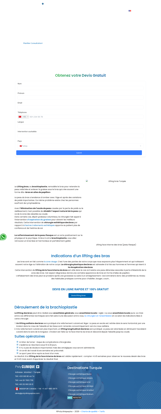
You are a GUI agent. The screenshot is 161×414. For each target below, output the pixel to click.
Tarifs (136, 4)
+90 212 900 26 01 (26, 384)
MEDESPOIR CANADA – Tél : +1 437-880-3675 (38, 388)
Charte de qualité (89, 411)
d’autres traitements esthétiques (39, 225)
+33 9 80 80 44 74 (26, 376)
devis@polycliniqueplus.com (27, 393)
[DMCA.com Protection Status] (74, 398)
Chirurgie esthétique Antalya (80, 386)
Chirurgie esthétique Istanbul (80, 390)
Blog (123, 10)
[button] (34, 43)
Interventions (97, 4)
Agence (83, 4)
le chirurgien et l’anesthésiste (98, 315)
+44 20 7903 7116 (26, 380)
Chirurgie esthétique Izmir (79, 382)
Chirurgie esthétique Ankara (80, 378)
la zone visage (50, 261)
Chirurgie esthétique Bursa (79, 374)
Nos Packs (113, 10)
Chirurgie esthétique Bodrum (80, 394)
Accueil (73, 4)
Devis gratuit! (124, 4)
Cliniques (111, 4)
